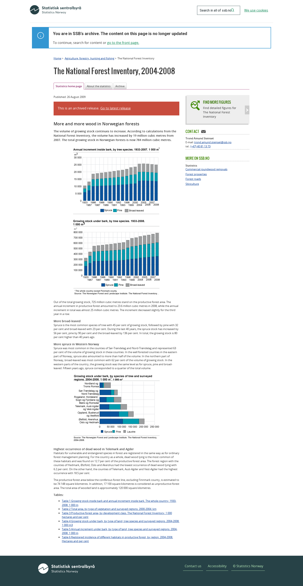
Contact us (193, 566)
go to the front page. (123, 42)
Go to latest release (115, 108)
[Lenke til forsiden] (55, 10)
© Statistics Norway (248, 566)
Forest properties (196, 174)
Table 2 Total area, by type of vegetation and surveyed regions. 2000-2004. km (109, 509)
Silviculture (192, 184)
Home (57, 58)
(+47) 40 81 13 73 (200, 146)
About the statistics (98, 86)
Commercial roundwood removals (206, 169)
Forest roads (193, 179)
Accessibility (217, 566)
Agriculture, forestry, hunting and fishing (89, 58)
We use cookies (256, 10)
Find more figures (217, 102)
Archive (119, 86)
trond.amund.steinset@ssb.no (212, 142)
